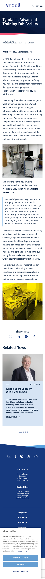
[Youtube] (9, 456)
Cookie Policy (22, 551)
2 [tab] (21, 432)
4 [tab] (25, 432)
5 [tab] (27, 432)
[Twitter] (29, 456)
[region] (20, 553)
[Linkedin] (36, 456)
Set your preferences (20, 571)
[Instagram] (21, 456)
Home (4, 41)
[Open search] (33, 5)
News (12, 41)
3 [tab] (23, 432)
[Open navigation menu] (41, 6)
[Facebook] (16, 456)
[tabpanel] (22, 390)
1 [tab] (20, 432)
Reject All (21, 565)
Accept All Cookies (20, 558)
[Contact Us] (37, 6)
